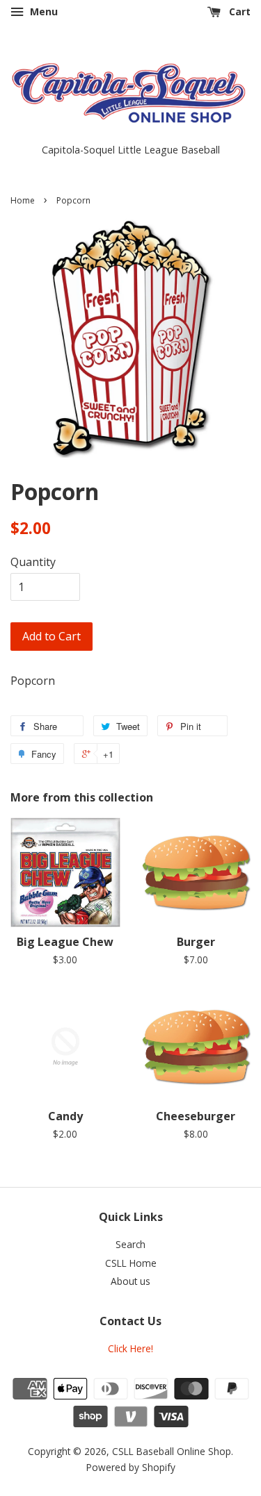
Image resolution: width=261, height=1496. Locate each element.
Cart (238, 11)
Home (22, 200)
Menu (42, 11)
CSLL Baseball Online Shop (171, 1451)
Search (130, 1244)
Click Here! (130, 1348)
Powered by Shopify (130, 1467)
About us (130, 1281)
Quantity (33, 562)
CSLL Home (131, 1263)
